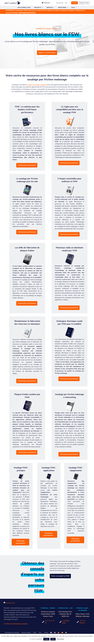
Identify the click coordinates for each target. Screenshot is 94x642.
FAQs (40, 632)
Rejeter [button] (53, 639)
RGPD (34, 632)
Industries (62, 7)
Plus (73, 7)
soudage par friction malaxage (37, 85)
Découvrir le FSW (24, 7)
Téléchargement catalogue (12, 632)
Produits (37, 7)
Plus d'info (60, 639)
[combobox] (60, 2)
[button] (47, 3)
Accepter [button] (46, 639)
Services (50, 7)
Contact (46, 632)
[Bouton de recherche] (66, 3)
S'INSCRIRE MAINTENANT (27, 13)
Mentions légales (26, 632)
